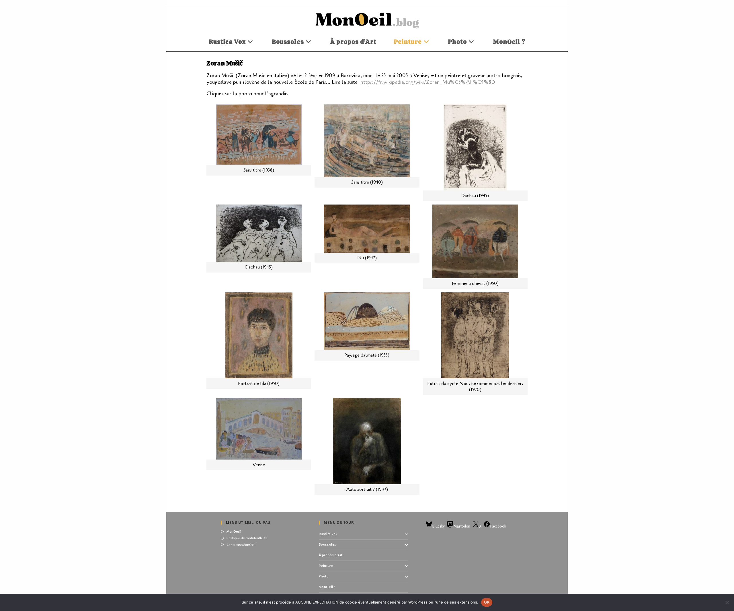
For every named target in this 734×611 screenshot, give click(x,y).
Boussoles (327, 544)
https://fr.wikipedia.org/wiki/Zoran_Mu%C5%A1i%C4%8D (427, 82)
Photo (324, 576)
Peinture (326, 566)
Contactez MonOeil (241, 545)
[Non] (727, 602)
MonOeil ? (234, 532)
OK (486, 602)
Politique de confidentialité (247, 538)
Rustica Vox (328, 534)
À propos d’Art (331, 555)
